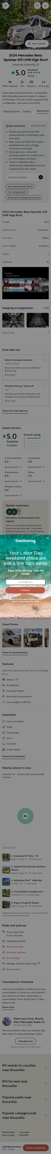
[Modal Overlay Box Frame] (25, 577)
